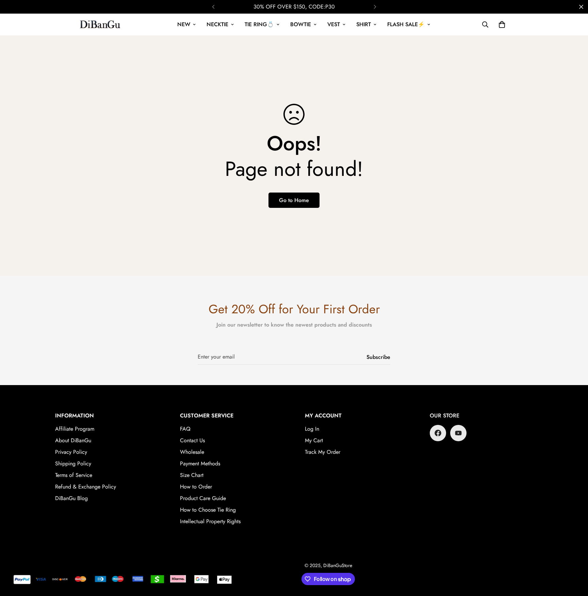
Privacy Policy (71, 452)
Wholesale (192, 452)
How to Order (196, 487)
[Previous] (213, 7)
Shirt (363, 24)
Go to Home (294, 200)
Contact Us (192, 440)
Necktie (217, 24)
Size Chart (191, 475)
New (183, 24)
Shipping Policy (73, 463)
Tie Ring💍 (259, 24)
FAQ (185, 429)
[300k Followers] (438, 433)
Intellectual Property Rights (210, 521)
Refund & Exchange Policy (85, 487)
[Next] (374, 7)
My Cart (314, 440)
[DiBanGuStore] (101, 24)
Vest (333, 24)
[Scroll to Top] (575, 559)
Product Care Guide (203, 498)
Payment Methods (200, 463)
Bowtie (300, 24)
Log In (312, 429)
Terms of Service (73, 475)
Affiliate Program (74, 429)
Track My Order (322, 452)
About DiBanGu (73, 440)
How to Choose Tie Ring (208, 510)
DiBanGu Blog (71, 498)
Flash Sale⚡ (406, 24)
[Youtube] (458, 433)
